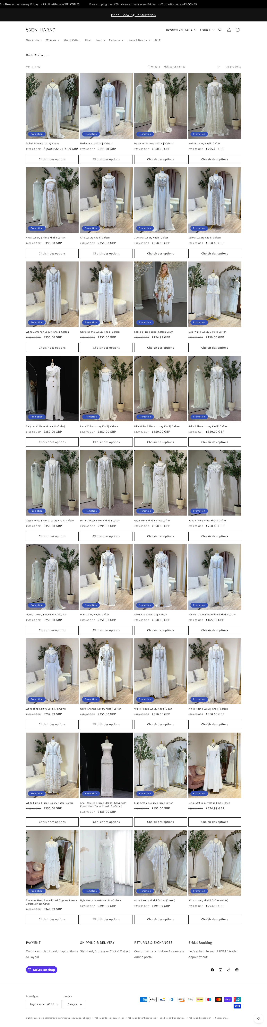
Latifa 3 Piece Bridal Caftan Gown (153, 332)
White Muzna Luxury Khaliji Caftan (208, 708)
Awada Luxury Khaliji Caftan (150, 614)
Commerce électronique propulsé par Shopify (68, 1018)
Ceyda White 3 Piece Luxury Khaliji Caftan (50, 520)
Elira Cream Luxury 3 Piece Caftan (153, 803)
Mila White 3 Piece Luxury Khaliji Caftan (157, 426)
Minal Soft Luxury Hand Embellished (209, 803)
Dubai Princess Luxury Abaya (42, 143)
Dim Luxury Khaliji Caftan (95, 614)
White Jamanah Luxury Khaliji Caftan (47, 332)
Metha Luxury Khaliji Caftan (96, 143)
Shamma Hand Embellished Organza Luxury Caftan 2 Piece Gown (51, 902)
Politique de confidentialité (142, 1017)
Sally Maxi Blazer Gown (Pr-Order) (45, 426)
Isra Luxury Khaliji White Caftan (152, 520)
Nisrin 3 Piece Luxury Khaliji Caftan (100, 520)
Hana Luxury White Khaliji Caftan (207, 520)
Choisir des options (52, 159)
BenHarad (39, 1018)
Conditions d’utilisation (172, 1017)
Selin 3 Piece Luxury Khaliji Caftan (208, 426)
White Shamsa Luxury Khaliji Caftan (100, 708)
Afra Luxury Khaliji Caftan (95, 237)
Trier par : (154, 66)
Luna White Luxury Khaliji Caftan (99, 426)
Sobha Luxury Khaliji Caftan (204, 237)
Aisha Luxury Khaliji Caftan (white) (208, 900)
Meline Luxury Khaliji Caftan (204, 143)
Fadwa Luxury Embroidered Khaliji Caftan (212, 614)
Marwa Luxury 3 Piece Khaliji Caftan (46, 614)
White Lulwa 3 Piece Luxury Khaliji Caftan (50, 803)
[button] (52, 40)
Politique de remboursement (109, 1017)
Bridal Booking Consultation (133, 15)
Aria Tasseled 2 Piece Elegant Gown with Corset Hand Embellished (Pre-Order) (103, 804)
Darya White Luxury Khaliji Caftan (153, 143)
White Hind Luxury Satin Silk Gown (46, 708)
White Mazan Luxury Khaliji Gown (153, 708)
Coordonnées (222, 1017)
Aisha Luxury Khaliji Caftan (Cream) (154, 900)
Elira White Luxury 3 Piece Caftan (207, 332)
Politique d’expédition (200, 1017)
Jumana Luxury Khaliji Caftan (151, 237)
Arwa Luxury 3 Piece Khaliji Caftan (45, 237)
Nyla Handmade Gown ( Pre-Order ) (100, 900)
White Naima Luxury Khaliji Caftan (100, 332)
